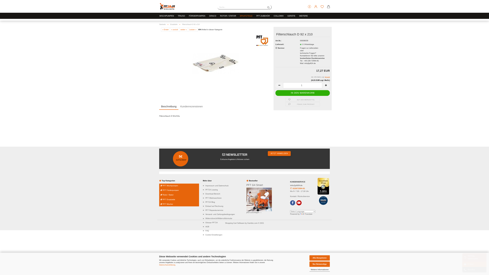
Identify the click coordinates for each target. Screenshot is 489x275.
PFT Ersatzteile (168, 199)
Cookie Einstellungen (213, 235)
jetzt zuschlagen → (254, 212)
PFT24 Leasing (211, 190)
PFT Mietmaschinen (213, 198)
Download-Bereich (212, 194)
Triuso (181, 16)
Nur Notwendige (320, 264)
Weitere (303, 16)
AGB (207, 227)
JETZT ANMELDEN (279, 153)
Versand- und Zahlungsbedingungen (220, 214)
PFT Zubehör (263, 16)
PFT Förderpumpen (170, 190)
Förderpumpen (197, 16)
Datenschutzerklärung (167, 265)
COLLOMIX (279, 16)
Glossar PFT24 (211, 223)
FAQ (207, 231)
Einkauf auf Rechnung (214, 206)
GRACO (212, 16)
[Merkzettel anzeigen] (322, 6)
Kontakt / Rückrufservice (300, 196)
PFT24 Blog (210, 202)
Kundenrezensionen (191, 106)
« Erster (165, 30)
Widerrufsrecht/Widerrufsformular (218, 218)
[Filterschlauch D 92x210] (215, 63)
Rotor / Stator (228, 16)
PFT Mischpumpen (170, 186)
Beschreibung (168, 106)
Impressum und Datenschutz (217, 186)
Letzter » (192, 30)
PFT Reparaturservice (214, 210)
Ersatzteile (246, 16)
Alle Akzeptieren (320, 258)
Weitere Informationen (320, 270)
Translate (308, 214)
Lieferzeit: (279, 44)
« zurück (174, 30)
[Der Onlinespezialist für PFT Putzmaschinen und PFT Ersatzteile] (186, 6)
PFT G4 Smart (254, 185)
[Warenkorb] (328, 6)
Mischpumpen (166, 16)
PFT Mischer (167, 204)
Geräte (291, 16)
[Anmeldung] (316, 6)
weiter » (183, 30)
